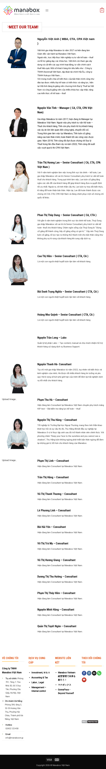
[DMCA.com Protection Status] (90, 721)
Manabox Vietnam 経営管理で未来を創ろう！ (67, 676)
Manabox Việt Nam (61, 765)
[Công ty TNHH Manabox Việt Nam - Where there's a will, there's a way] (21, 10)
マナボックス (64, 684)
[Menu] (47, 10)
